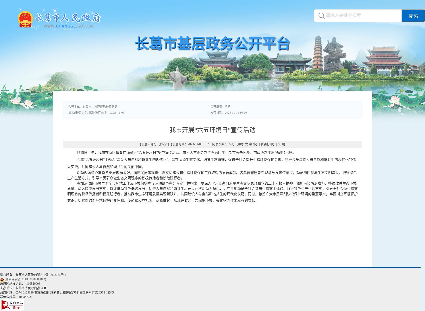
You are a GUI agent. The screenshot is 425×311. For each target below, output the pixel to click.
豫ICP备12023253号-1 (51, 274)
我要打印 (267, 144)
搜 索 (413, 16)
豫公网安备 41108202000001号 (25, 279)
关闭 (281, 144)
